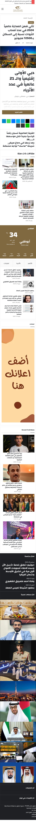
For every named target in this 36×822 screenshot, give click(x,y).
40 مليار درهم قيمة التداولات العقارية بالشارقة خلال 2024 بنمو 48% (10, 172)
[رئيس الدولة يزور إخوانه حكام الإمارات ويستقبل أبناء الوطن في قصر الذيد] (18, 711)
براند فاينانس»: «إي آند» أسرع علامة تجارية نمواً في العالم (10, 193)
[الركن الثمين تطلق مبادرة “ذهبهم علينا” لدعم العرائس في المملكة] (18, 503)
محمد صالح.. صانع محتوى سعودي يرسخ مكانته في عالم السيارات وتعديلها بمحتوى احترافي (12, 486)
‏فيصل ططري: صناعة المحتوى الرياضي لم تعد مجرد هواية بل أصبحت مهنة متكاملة (11, 298)
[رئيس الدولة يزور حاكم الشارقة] (18, 772)
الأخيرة (18, 263)
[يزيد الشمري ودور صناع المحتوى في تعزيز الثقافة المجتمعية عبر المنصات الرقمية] (18, 444)
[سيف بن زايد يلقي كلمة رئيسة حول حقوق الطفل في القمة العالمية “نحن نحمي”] (18, 732)
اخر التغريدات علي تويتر (26, 798)
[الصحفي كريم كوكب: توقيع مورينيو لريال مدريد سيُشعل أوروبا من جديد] (18, 630)
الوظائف (34, 814)
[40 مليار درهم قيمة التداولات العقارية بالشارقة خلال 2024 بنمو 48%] (9, 163)
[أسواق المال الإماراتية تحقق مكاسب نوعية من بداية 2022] (18, 752)
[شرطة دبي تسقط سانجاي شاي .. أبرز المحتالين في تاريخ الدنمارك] (18, 650)
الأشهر (30, 263)
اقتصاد (25, 18)
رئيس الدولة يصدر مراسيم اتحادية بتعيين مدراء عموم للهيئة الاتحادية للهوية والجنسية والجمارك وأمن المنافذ (12, 310)
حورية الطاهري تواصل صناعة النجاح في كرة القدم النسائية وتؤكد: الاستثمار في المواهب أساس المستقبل (12, 543)
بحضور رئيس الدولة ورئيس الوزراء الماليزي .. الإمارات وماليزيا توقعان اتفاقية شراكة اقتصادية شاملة (26, 214)
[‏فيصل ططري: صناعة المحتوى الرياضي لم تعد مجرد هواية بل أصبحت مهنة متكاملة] (28, 299)
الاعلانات (34, 816)
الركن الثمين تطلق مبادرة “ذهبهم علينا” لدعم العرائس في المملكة (12, 514)
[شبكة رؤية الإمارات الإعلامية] (18, 9)
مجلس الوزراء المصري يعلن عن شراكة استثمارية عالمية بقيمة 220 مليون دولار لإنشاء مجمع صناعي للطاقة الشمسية (26, 174)
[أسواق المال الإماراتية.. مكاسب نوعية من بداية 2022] (18, 671)
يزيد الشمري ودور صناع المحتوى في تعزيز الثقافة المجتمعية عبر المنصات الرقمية (13, 456)
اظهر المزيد (18, 112)
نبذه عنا (34, 810)
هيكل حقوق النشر (31, 812)
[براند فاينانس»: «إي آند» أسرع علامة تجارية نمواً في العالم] (9, 184)
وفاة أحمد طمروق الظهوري (12, 281)
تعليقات (6, 263)
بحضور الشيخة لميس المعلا (25, 290)
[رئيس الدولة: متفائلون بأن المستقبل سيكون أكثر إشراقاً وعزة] (18, 609)
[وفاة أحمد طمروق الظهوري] (28, 284)
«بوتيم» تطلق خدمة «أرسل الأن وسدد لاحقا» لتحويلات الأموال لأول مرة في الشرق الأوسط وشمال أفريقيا (12, 273)
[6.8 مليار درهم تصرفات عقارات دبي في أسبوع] (18, 691)
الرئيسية (30, 18)
